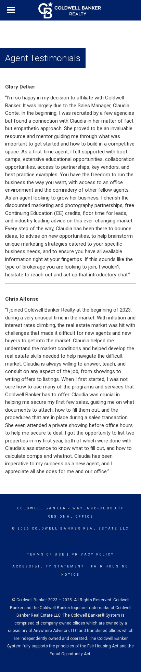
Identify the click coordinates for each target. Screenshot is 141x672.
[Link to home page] (70, 10)
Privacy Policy (93, 554)
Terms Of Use (46, 554)
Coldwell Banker (41, 508)
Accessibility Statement (48, 566)
